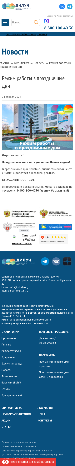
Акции (6, 420)
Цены (41, 414)
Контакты (45, 420)
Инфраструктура (11, 351)
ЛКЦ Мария (45, 408)
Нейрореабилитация (16, 414)
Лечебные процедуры (54, 332)
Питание (6, 344)
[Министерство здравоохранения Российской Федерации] (55, 214)
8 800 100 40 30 (58, 28)
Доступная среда (12, 363)
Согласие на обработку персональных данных (27, 450)
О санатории (10, 332)
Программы (47, 355)
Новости (6, 370)
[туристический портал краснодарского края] (55, 227)
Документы (8, 357)
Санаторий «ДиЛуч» (29, 237)
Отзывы (6, 389)
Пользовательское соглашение (19, 446)
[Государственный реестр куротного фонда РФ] (19, 213)
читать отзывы (22, 243)
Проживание (9, 338)
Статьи (7, 427)
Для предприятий (12, 395)
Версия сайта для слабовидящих (31, 462)
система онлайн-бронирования (26, 34)
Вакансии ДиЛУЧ (11, 382)
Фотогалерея (9, 376)
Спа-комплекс (12, 408)
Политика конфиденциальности (19, 442)
